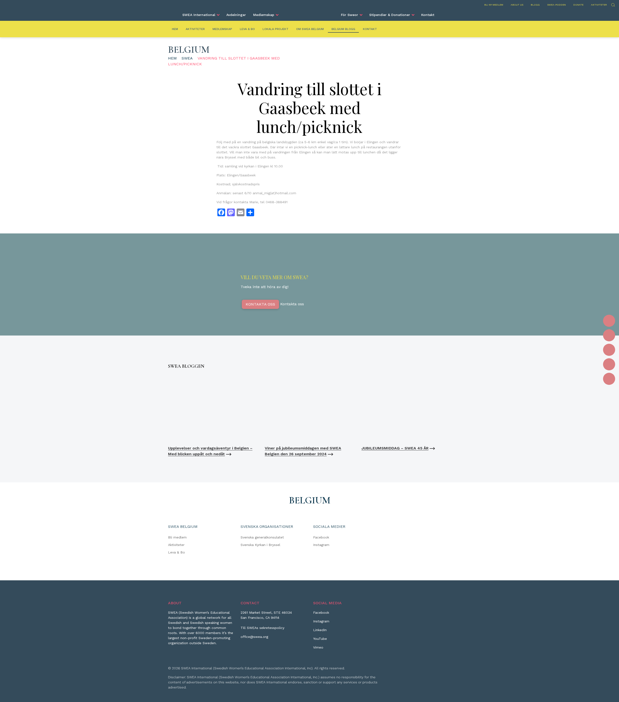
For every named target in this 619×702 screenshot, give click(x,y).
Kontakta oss (260, 304)
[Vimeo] (609, 379)
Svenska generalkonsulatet (262, 537)
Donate (578, 4)
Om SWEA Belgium (310, 29)
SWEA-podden (556, 4)
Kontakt (427, 15)
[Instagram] (609, 335)
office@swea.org (254, 637)
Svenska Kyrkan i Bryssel (260, 545)
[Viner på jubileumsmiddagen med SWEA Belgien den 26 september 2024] (309, 408)
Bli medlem (177, 537)
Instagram (321, 545)
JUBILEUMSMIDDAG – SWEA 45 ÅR (394, 448)
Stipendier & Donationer (389, 15)
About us (517, 4)
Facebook (321, 537)
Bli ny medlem (493, 4)
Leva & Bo (247, 29)
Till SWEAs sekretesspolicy (262, 628)
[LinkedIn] (609, 350)
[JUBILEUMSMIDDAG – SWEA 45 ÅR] (406, 408)
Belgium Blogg (343, 29)
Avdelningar (236, 15)
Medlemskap (263, 15)
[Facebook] (609, 321)
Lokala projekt (275, 29)
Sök (612, 4)
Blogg (535, 4)
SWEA (187, 58)
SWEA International (198, 15)
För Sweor (349, 15)
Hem (175, 29)
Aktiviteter (599, 4)
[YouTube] (609, 364)
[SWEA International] (309, 13)
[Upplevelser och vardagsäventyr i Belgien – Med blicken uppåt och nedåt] (213, 408)
